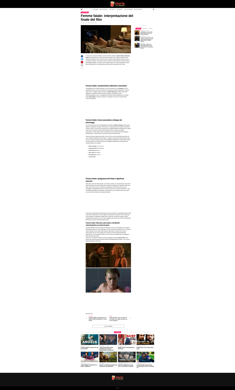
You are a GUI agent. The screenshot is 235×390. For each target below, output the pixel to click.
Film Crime (95, 9)
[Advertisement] (96, 74)
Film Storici (112, 9)
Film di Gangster (103, 9)
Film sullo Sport (138, 9)
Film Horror (119, 9)
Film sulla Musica (128, 9)
